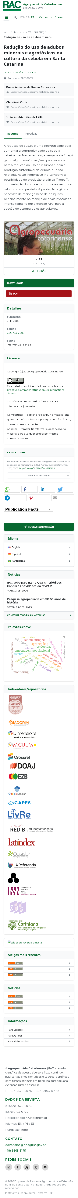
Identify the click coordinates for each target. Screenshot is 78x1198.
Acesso (59, 17)
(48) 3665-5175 (15, 1150)
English (16, 547)
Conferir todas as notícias (26, 615)
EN (22, 17)
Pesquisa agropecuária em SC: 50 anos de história (36, 600)
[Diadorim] (18, 726)
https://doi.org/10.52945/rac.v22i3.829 (37, 468)
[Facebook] (17, 1167)
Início (7, 32)
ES (27, 17)
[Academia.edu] (26, 1167)
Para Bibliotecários (18, 1041)
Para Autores (15, 1035)
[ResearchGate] (36, 1167)
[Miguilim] (22, 747)
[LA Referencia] (22, 867)
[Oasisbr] (19, 857)
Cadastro (45, 17)
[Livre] (19, 819)
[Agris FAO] (15, 713)
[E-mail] (45, 1167)
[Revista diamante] (25, 942)
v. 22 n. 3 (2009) (35, 32)
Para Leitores (15, 1029)
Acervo (18, 32)
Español (16, 554)
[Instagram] (8, 1167)
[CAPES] (19, 803)
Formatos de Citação (39, 475)
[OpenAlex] (13, 882)
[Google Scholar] (17, 796)
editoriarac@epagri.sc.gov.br (25, 1145)
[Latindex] (22, 846)
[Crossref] (19, 759)
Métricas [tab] (31, 133)
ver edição (39, 271)
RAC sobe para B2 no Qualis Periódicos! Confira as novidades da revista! (34, 584)
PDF (15, 293)
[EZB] (18, 778)
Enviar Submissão (41, 527)
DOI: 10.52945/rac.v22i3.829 (20, 72)
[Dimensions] (22, 737)
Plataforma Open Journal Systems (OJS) (29, 1192)
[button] (12, 489)
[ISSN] (22, 894)
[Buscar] (15, 17)
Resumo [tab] (13, 133)
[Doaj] (23, 768)
